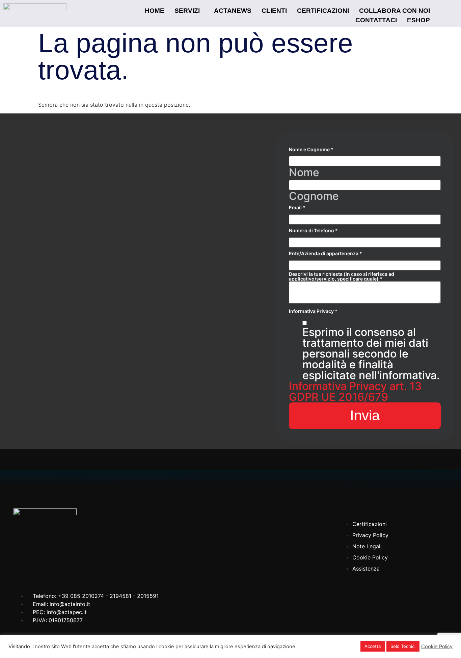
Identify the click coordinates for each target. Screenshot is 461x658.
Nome (304, 172)
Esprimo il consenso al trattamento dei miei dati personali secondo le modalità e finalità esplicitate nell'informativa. (371, 354)
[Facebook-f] (398, 506)
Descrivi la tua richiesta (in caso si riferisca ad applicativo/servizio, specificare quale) (341, 276)
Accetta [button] (372, 646)
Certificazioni (323, 10)
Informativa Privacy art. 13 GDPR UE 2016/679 (355, 391)
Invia (365, 415)
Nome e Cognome (311, 149)
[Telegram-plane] (439, 506)
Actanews (232, 10)
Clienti (274, 10)
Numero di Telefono (313, 230)
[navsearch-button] (443, 13)
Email (297, 207)
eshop (418, 20)
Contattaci (376, 20)
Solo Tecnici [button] (402, 646)
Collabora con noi (394, 10)
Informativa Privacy (313, 311)
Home (154, 10)
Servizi (187, 10)
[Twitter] (418, 506)
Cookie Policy (437, 646)
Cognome (314, 196)
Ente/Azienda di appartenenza (325, 253)
